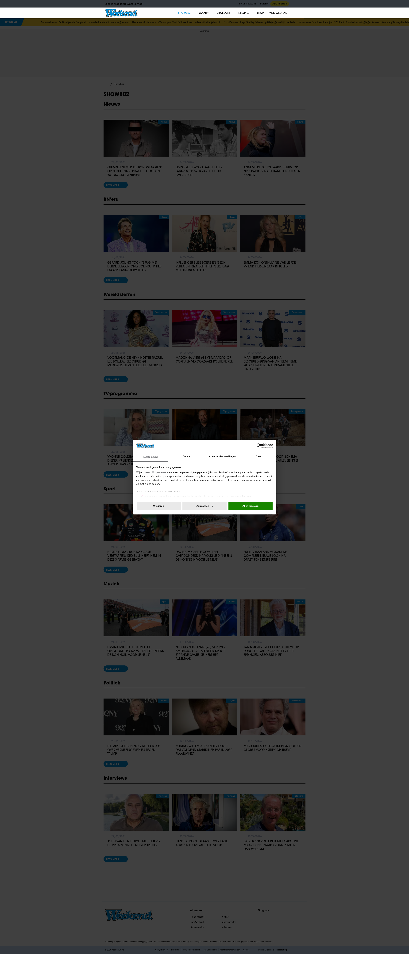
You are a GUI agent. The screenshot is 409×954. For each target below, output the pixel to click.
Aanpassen (202, 506)
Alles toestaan (250, 506)
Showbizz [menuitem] (184, 12)
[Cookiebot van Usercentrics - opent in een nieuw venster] (259, 445)
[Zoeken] (301, 12)
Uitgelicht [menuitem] (223, 12)
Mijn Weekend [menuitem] (278, 12)
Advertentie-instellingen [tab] (222, 456)
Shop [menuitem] (260, 12)
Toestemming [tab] (150, 456)
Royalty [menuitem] (203, 12)
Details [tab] (186, 456)
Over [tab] (258, 456)
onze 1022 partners (155, 472)
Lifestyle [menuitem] (243, 12)
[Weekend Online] (121, 13)
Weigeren (158, 506)
